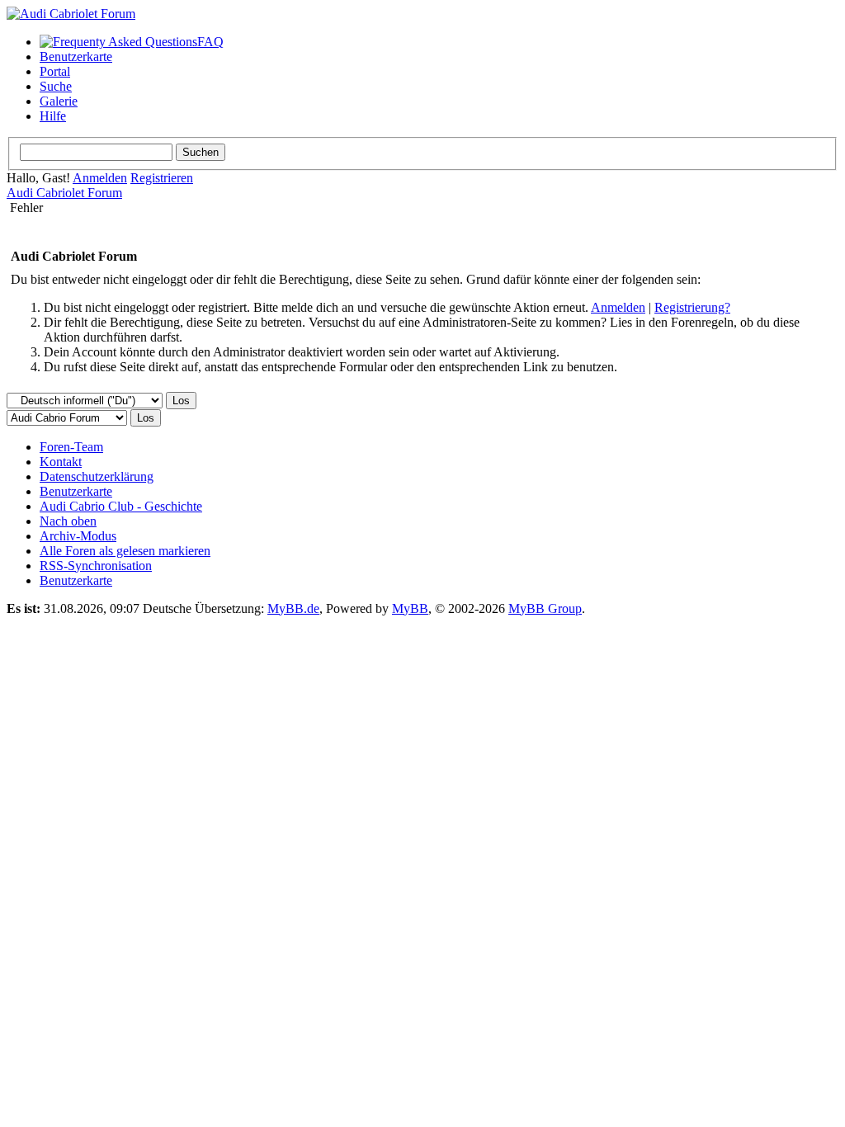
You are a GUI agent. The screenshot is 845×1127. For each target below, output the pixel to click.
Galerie (59, 101)
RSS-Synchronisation (96, 566)
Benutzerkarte (76, 57)
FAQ (210, 42)
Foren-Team (71, 447)
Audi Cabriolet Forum (64, 193)
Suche (56, 86)
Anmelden (100, 178)
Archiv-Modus (78, 536)
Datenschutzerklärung (96, 476)
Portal (55, 71)
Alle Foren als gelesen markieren (125, 551)
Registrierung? (692, 307)
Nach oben (68, 521)
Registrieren (161, 178)
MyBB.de (293, 608)
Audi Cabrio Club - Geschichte (121, 506)
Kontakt (61, 462)
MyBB (410, 608)
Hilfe (53, 116)
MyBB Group (545, 608)
